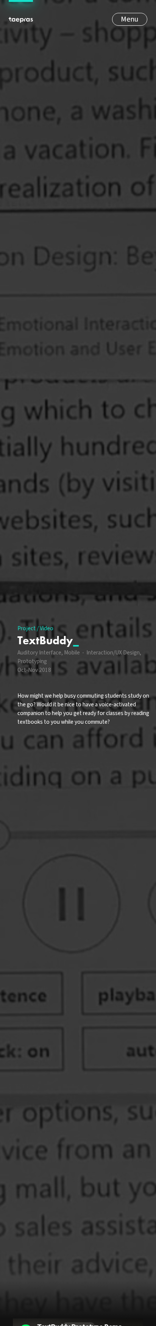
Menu (129, 19)
